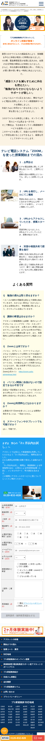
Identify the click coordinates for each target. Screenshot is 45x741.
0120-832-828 (18, 738)
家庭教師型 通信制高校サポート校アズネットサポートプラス (23, 665)
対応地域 (7, 654)
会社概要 (7, 682)
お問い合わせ (9, 692)
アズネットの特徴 (10, 639)
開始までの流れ (9, 644)
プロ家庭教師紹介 (10, 672)
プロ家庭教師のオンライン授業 (16, 659)
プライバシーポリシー (32, 603)
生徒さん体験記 (9, 677)
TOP (4, 731)
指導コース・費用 (10, 649)
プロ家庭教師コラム (11, 687)
